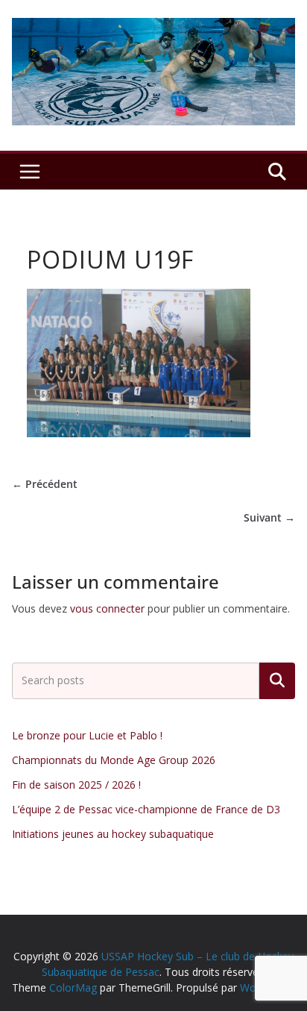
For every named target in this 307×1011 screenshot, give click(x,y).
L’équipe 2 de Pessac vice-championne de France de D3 (146, 809)
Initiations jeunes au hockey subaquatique (113, 834)
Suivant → (269, 517)
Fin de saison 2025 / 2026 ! (76, 784)
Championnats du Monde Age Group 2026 (113, 760)
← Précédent (44, 484)
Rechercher (277, 680)
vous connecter (107, 608)
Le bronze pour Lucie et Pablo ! (87, 735)
